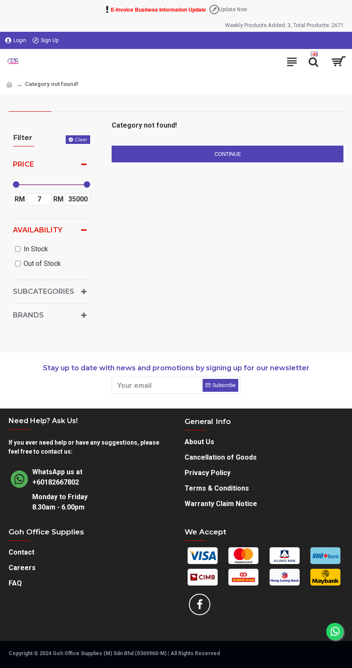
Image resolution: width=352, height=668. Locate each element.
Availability (37, 230)
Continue (228, 154)
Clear (81, 139)
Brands (28, 315)
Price (23, 164)
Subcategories (43, 291)
